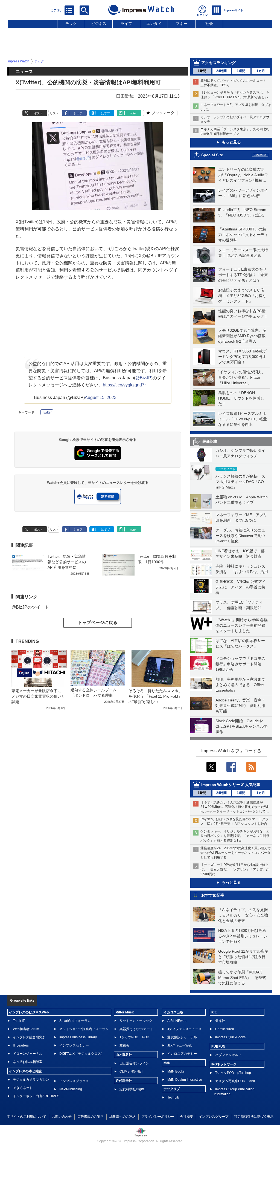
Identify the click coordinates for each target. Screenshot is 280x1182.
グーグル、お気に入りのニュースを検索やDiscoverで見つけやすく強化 (240, 535)
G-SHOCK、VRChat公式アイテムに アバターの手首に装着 (240, 587)
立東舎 (124, 1045)
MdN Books (176, 1071)
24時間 (221, 71)
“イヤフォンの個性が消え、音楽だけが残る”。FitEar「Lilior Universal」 (242, 377)
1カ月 (260, 71)
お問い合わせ (62, 1117)
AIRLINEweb (176, 1021)
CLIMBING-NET (131, 1071)
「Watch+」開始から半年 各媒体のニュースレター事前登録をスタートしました (241, 625)
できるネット (23, 1088)
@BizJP (143, 377)
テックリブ (172, 1089)
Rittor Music (125, 1012)
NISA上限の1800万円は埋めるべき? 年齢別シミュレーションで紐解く (242, 936)
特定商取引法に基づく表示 (253, 1117)
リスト (54, 113)
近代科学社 (124, 1081)
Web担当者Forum (26, 1029)
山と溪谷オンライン (134, 1063)
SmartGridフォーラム (75, 1021)
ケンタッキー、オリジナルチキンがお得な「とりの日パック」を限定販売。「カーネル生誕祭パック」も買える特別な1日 (234, 836)
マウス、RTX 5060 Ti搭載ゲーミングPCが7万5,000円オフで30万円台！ (242, 356)
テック (71, 23)
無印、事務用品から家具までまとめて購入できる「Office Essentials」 (240, 684)
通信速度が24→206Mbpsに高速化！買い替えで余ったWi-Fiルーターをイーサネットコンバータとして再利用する (235, 852)
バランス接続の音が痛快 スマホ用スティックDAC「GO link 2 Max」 (240, 481)
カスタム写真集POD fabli (235, 1081)
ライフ (126, 23)
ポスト (38, 113)
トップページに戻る (97, 622)
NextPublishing (70, 1089)
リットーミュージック (135, 1021)
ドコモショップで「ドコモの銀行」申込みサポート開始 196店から (240, 664)
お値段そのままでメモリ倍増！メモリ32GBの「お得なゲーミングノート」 (242, 295)
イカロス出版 (173, 1012)
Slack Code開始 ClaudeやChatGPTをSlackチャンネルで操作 (241, 726)
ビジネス (98, 23)
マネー (181, 23)
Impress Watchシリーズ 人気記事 (230, 784)
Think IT (19, 1021)
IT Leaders (21, 1045)
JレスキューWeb (179, 1045)
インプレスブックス (74, 1081)
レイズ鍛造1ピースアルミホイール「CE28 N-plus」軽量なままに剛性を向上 (242, 419)
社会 (209, 23)
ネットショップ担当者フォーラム (84, 1029)
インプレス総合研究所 (29, 1037)
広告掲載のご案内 (90, 1117)
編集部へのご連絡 (122, 1117)
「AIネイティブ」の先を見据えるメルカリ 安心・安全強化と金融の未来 (243, 915)
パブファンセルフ (228, 1055)
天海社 (220, 1021)
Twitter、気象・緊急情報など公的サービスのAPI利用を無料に (67, 562)
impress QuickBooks (230, 1037)
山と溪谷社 (124, 1055)
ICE (214, 1012)
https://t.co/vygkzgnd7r (124, 385)
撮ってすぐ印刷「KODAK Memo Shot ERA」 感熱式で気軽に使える (242, 977)
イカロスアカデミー (182, 1054)
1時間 (202, 71)
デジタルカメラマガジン (31, 1080)
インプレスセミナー (74, 1045)
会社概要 (186, 1117)
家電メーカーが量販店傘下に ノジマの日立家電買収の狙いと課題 (38, 696)
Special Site (212, 155)
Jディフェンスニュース (184, 1029)
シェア (78, 113)
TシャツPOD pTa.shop (233, 1073)
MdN (167, 1063)
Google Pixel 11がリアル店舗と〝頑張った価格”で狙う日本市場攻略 (243, 956)
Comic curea (224, 1029)
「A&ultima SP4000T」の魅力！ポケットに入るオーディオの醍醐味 (243, 234)
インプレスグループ (213, 1117)
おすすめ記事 (212, 895)
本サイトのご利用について (26, 1117)
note (133, 113)
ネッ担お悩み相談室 (27, 1062)
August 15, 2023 (100, 397)
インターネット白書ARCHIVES (36, 1096)
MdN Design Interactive (184, 1080)
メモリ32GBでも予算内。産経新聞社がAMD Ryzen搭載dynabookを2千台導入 (242, 335)
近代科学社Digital (132, 1089)
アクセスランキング (218, 62)
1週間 (241, 71)
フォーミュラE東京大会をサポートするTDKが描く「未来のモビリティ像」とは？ (243, 274)
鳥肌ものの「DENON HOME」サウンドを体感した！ (241, 398)
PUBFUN (218, 1046)
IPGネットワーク (224, 1064)
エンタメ (154, 23)
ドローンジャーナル (27, 1054)
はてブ (105, 113)
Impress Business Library (78, 1037)
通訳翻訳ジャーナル (182, 1037)
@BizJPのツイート (30, 607)
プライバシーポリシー (157, 1117)
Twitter (47, 412)
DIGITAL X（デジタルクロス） (81, 1054)
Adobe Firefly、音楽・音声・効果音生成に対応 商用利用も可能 (240, 705)
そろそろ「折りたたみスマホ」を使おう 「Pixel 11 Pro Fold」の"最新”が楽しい (155, 696)
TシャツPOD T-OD (134, 1037)
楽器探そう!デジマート (136, 1029)
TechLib (173, 1097)
